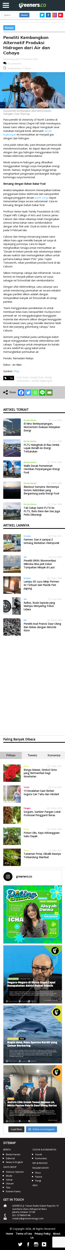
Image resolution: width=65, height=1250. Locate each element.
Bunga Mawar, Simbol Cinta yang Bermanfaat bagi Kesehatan (40, 773)
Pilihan (10, 755)
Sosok (38, 1154)
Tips (8, 1187)
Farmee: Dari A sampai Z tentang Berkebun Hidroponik (41, 541)
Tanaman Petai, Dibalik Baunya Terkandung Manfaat (42, 855)
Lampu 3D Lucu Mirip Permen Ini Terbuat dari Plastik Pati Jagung (41, 585)
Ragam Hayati (40, 1167)
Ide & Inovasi (39, 1163)
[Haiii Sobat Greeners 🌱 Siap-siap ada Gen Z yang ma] (32, 914)
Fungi (38, 1180)
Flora (26, 766)
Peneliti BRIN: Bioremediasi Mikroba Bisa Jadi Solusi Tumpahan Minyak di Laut (40, 564)
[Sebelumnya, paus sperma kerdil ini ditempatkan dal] (32, 1034)
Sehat (26, 787)
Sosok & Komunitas (44, 1149)
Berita (7, 1149)
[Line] (42, 392)
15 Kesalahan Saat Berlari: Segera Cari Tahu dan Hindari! (41, 792)
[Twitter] (28, 392)
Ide (25, 557)
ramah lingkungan (41, 380)
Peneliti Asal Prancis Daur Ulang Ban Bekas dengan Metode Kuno (42, 627)
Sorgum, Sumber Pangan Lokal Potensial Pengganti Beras (42, 813)
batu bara (23, 377)
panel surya (41, 197)
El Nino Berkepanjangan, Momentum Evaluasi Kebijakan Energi (42, 427)
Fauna (38, 1176)
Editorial (10, 1158)
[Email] (49, 392)
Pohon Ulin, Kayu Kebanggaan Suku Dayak (42, 834)
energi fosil (36, 377)
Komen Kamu (13, 1191)
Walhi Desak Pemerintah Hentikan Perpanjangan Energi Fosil (42, 469)
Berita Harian (30, 420)
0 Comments (14, 63)
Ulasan (10, 1183)
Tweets (32, 755)
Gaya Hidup (10, 1167)
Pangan (27, 808)
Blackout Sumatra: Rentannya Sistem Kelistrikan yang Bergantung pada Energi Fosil (41, 490)
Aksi (34, 1185)
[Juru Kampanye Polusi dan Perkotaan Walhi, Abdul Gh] (32, 974)
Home (9, 1233)
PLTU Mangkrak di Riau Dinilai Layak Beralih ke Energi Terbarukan (41, 448)
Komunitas (41, 1158)
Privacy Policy (42, 1233)
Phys (16, 371)
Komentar (54, 755)
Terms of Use (24, 1233)
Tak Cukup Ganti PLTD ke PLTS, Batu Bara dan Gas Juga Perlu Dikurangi (42, 511)
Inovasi (9, 27)
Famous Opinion (15, 1171)
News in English (14, 1162)
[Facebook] (21, 392)
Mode (9, 1175)
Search (24, 15)
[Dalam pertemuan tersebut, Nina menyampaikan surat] (32, 1094)
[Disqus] (32, 682)
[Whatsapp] (35, 392)
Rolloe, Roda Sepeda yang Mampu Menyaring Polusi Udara (39, 606)
